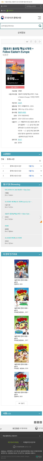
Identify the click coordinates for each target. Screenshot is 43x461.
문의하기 (10, 10)
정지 (41, 422)
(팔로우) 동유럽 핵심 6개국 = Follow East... (17, 214)
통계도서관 (10, 159)
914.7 (20, 139)
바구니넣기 (27, 41)
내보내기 (40, 41)
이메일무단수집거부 (29, 442)
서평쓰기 (16, 87)
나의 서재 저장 (31, 41)
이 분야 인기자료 (10, 254)
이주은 (20, 103)
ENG (4, 10)
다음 (38, 422)
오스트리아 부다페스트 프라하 (13, 238)
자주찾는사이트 (31, 6)
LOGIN (5, 6)
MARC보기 (35, 41)
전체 (2, 159)
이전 (35, 422)
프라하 (7, 226)
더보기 (22, 403)
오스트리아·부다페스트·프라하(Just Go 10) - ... (19, 202)
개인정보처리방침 (13, 442)
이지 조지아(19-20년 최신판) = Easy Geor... (18, 190)
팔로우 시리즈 (22, 112)
